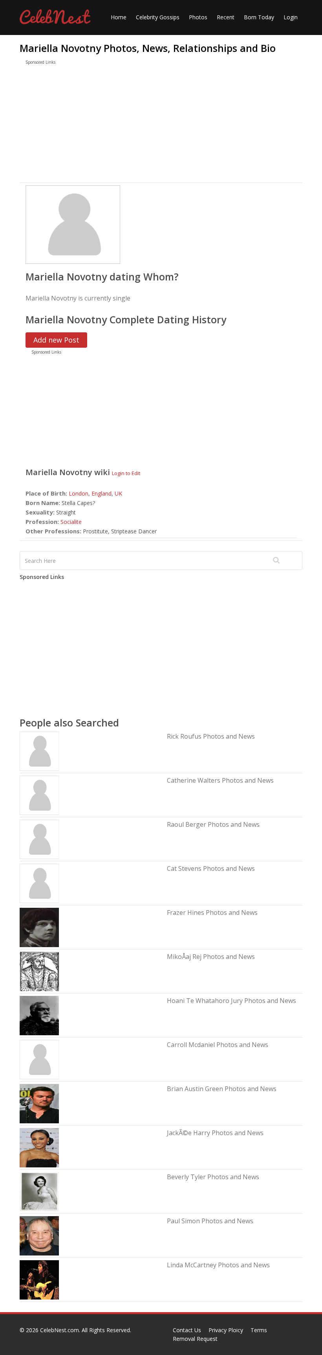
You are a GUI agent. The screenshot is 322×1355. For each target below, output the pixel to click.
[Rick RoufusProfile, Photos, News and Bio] (39, 750)
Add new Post (56, 340)
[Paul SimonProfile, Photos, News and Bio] (39, 1235)
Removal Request (195, 1338)
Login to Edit (126, 473)
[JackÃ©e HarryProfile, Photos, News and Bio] (39, 1147)
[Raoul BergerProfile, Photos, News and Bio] (39, 838)
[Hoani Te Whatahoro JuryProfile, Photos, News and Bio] (39, 1015)
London (78, 493)
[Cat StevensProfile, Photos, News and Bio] (39, 883)
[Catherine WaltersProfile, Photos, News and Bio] (39, 794)
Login (291, 17)
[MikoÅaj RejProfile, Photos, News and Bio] (39, 971)
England (101, 493)
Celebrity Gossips (157, 17)
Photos (198, 17)
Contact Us (187, 1330)
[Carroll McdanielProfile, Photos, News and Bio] (39, 1059)
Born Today (259, 17)
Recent (225, 17)
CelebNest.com (59, 1330)
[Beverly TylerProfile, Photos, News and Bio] (39, 1191)
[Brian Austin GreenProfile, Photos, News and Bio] (39, 1103)
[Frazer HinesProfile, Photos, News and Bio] (39, 927)
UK (118, 493)
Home (118, 17)
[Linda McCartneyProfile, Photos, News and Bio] (39, 1279)
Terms (259, 1330)
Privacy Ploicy (226, 1330)
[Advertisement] (161, 125)
